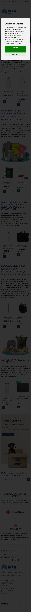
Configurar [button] (15, 54)
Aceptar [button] (15, 47)
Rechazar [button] (15, 51)
